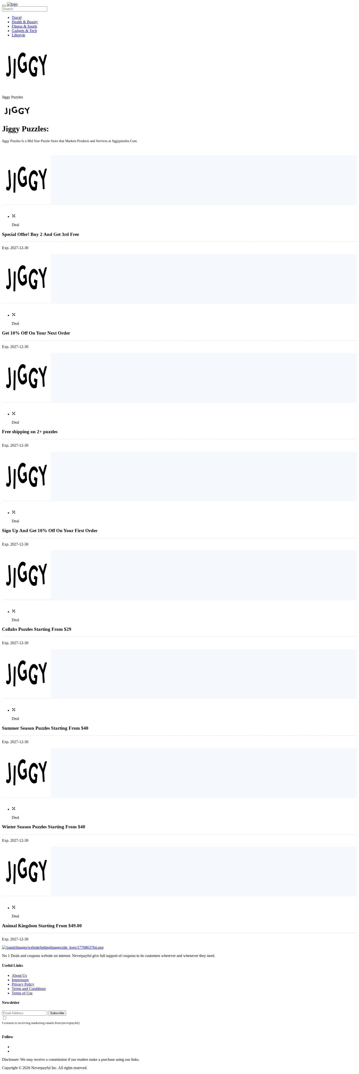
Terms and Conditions (29, 989)
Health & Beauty (25, 22)
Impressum (20, 980)
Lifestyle (18, 35)
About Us (19, 975)
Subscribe (57, 1013)
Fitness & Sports (24, 26)
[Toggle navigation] (4, 5)
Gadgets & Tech (24, 31)
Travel (16, 17)
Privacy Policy (23, 984)
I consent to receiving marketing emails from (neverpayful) (40, 1023)
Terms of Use (22, 993)
